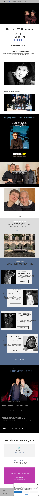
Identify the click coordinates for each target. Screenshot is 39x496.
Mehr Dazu (23, 281)
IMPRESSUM (26, 494)
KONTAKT (24, 1)
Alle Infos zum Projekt (19, 230)
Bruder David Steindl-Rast (13, 338)
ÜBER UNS (14, 1)
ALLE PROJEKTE (18, 17)
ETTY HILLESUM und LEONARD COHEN (25, 315)
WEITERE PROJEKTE (19, 359)
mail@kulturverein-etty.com (19, 452)
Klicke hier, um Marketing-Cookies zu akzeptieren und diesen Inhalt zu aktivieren (19, 103)
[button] (37, 484)
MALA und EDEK (24, 273)
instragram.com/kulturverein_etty (19, 479)
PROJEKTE (19, 1)
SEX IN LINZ (17, 292)
